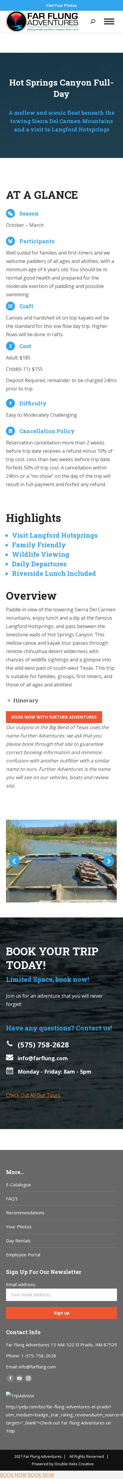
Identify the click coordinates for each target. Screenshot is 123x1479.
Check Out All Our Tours (33, 1095)
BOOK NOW (13, 1475)
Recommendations (25, 1213)
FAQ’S (12, 1199)
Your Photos (19, 1227)
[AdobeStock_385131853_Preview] (61, 861)
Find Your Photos (61, 5)
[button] (14, 861)
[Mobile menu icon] (109, 21)
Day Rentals (18, 1241)
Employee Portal (23, 1255)
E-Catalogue (18, 1184)
